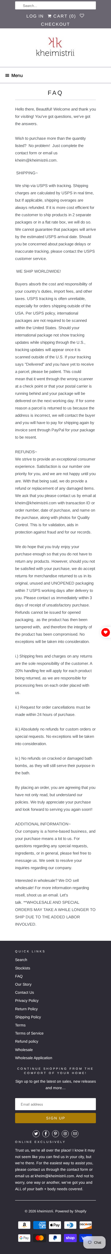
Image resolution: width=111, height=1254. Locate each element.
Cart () (64, 16)
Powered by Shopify (70, 1211)
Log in (35, 16)
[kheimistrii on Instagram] (65, 1133)
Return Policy (26, 1009)
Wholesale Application (33, 1058)
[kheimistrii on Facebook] (45, 1133)
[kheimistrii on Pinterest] (55, 1133)
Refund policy (26, 1041)
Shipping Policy (28, 1017)
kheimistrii (45, 1211)
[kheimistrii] (55, 49)
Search (21, 960)
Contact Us (24, 992)
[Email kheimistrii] (74, 1133)
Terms (20, 1025)
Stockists (22, 968)
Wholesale (24, 1050)
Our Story (23, 984)
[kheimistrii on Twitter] (36, 1133)
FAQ (19, 976)
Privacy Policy (27, 1000)
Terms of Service (29, 1033)
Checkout (55, 24)
